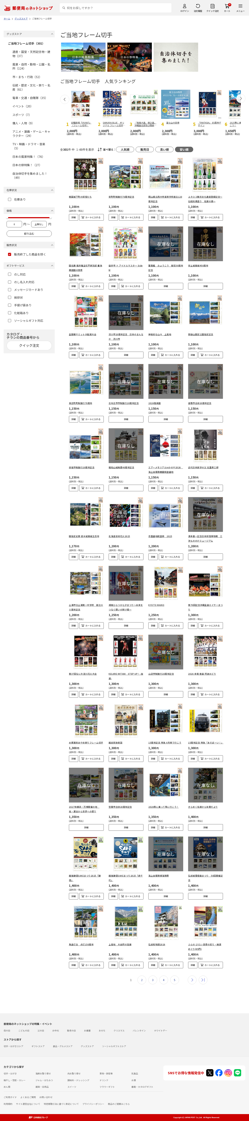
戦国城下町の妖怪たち (80, 196)
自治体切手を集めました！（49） (29, 175)
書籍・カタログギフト (142, 1086)
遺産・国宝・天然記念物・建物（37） (31, 54)
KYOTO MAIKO (156, 604)
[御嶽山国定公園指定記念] (205, 312)
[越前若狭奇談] (126, 720)
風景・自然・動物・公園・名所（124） (31, 66)
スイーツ (71, 1086)
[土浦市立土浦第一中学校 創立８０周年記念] (86, 583)
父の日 (41, 1030)
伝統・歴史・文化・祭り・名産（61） (31, 87)
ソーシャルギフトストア (114, 1046)
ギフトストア (38, 1046)
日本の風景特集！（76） (28, 156)
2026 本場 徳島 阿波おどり (202, 673)
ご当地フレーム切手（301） (26, 43)
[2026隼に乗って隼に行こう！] (165, 785)
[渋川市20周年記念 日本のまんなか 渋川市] (126, 312)
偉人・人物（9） (23, 123)
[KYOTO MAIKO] (165, 583)
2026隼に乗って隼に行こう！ (163, 806)
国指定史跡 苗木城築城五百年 (84, 536)
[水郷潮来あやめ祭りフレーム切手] (86, 720)
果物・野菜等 (106, 1073)
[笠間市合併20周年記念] (126, 785)
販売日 (144, 149)
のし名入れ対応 (24, 282)
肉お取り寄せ (74, 1073)
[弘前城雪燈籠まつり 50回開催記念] (205, 854)
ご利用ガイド (10, 1097)
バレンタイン (139, 1030)
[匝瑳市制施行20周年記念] (86, 445)
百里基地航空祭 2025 (160, 536)
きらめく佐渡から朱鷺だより (203, 806)
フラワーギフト (107, 1086)
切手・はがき (10, 1073)
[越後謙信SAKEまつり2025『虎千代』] (126, 854)
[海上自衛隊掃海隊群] (165, 854)
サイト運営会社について (28, 1103)
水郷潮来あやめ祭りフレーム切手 (86, 742)
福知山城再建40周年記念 (121, 467)
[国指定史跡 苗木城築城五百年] (86, 514)
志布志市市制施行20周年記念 (124, 403)
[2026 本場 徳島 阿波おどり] (205, 652)
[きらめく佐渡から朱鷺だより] (205, 785)
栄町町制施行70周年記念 (121, 196)
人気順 (125, 149)
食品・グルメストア (63, 1046)
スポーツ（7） (22, 114)
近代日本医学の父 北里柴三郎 (203, 467)
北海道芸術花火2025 (119, 536)
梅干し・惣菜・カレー (15, 1080)
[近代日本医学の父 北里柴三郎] (205, 445)
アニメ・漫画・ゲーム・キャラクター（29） (31, 133)
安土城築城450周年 (198, 265)
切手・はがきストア (13, 1046)
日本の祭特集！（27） (27, 165)
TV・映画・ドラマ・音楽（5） (28, 146)
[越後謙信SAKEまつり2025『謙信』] (86, 854)
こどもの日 (23, 1030)
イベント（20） (22, 106)
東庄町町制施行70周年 (80, 403)
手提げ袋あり (23, 305)
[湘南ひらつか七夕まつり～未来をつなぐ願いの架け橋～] (126, 583)
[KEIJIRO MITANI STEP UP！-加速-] (126, 652)
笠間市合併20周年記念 (120, 806)
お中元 (55, 1030)
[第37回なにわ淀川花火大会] (86, 652)
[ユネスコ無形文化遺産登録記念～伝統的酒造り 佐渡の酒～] (205, 175)
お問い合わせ (45, 1097)
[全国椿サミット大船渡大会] (86, 312)
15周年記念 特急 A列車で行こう (164, 742)
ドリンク (104, 1080)
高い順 (164, 149)
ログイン (184, 10)
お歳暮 (87, 1030)
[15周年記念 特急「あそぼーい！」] (205, 720)
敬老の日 (71, 1030)
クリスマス (119, 1030)
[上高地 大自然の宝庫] (126, 922)
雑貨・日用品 (42, 1086)
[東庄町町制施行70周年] (86, 381)
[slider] (7, 217)
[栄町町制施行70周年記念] (126, 175)
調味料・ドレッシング (78, 1080)
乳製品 (134, 1073)
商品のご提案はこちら (119, 1103)
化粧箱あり (21, 313)
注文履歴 (198, 10)
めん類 (7, 1086)
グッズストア (87, 1046)
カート (227, 10)
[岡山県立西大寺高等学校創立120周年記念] (165, 175)
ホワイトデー (160, 1030)
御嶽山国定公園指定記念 (200, 334)
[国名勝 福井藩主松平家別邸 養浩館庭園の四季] (86, 243)
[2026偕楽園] (165, 381)
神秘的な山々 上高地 (159, 334)
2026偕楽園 (154, 403)
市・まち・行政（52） (27, 77)
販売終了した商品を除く (30, 254)
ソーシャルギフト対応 (28, 320)
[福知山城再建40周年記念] (126, 445)
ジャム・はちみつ (44, 1080)
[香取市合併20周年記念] (205, 381)
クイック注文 (212, 10)
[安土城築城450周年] (205, 243)
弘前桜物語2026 (156, 944)
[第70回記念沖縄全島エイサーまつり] (205, 583)
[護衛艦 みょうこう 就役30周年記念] (165, 243)
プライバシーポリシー (93, 1103)
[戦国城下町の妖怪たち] (86, 175)
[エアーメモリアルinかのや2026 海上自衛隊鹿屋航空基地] (165, 445)
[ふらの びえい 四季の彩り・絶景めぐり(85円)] (205, 922)
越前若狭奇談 (115, 742)
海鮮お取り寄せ (43, 1073)
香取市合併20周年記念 (199, 403)
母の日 (7, 1030)
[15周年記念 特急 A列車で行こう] (165, 720)
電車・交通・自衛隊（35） (30, 98)
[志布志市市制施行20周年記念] (126, 381)
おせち (102, 1030)
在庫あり (20, 199)
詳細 (73, 217)
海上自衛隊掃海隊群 (158, 875)
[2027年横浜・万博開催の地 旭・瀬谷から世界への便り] (86, 785)
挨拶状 (18, 297)
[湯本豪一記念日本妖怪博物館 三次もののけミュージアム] (205, 514)
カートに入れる (93, 217)
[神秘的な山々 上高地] (165, 312)
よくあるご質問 (28, 1097)
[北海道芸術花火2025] (126, 514)
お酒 (133, 1080)
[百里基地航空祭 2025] (165, 514)
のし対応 (20, 274)
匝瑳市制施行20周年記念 (81, 467)
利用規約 (8, 1103)
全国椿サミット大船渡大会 (82, 334)
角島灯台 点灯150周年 (81, 944)
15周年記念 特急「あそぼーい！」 (205, 742)
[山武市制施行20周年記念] (165, 652)
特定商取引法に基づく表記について (61, 1103)
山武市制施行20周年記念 (161, 673)
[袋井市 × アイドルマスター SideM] (126, 243)
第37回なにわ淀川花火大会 (83, 673)
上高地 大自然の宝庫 (120, 944)
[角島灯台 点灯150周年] (86, 922)
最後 (203, 980)
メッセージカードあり (28, 289)
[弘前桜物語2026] (165, 922)
